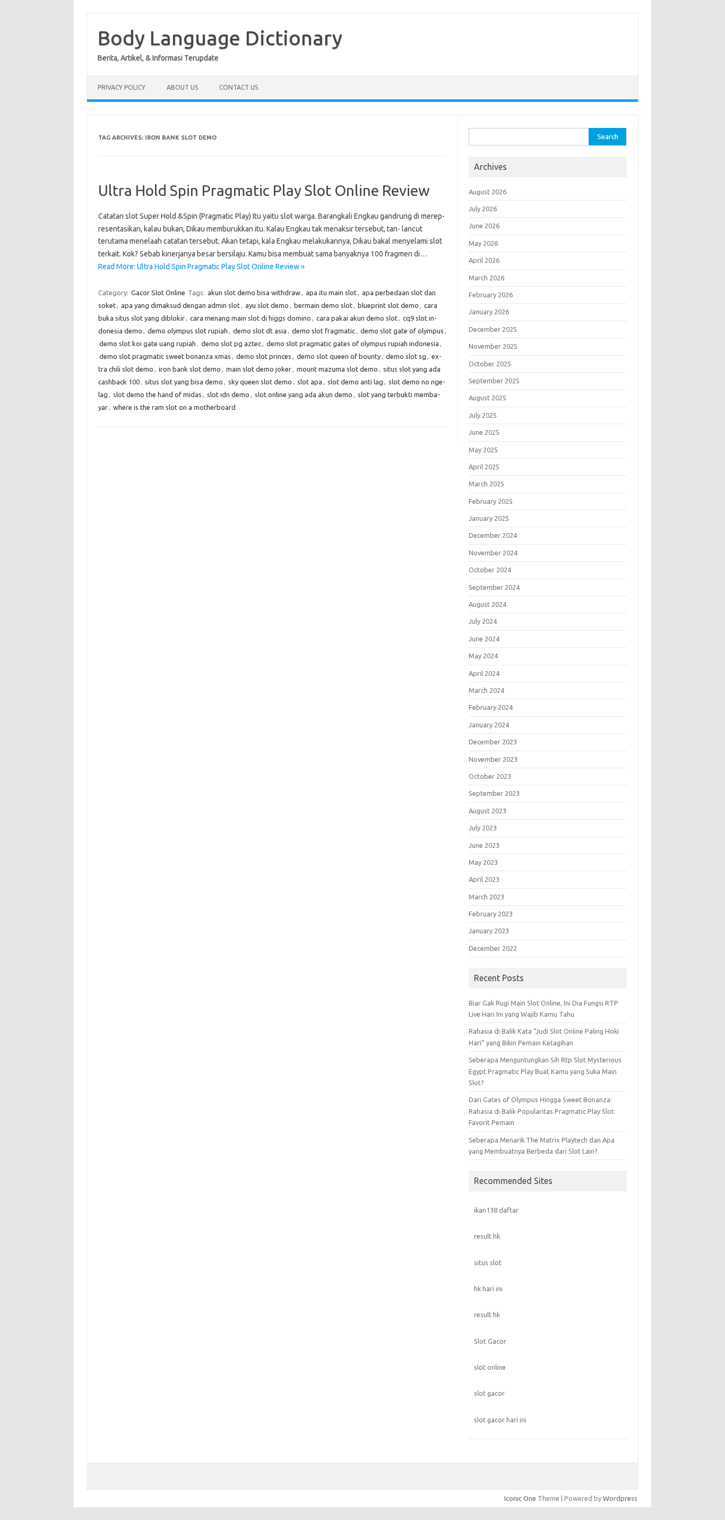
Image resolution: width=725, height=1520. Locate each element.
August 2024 (487, 604)
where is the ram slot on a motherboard (174, 407)
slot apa (309, 381)
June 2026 (484, 225)
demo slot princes (263, 356)
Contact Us (238, 87)
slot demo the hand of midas (157, 394)
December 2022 (493, 948)
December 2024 (493, 535)
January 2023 (489, 930)
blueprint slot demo (388, 305)
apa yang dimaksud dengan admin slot (180, 305)
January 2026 (489, 311)
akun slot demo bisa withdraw (254, 292)
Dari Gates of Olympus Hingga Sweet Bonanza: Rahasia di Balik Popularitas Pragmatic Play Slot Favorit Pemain (541, 1111)
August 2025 (487, 397)
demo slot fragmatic (323, 330)
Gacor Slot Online (158, 292)
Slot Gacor (490, 1341)
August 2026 (487, 191)
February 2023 (491, 913)
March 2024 (486, 690)
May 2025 (483, 449)
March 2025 (486, 483)
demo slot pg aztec (231, 343)
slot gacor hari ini (500, 1419)
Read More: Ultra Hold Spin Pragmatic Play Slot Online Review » (201, 266)
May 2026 (483, 243)
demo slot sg (406, 356)
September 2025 (494, 380)
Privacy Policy (121, 87)
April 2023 (484, 879)
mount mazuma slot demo (337, 369)
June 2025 (484, 432)
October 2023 (490, 776)
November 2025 (493, 346)
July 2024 (483, 621)
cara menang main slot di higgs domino (250, 318)
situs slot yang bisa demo (184, 381)
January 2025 (489, 518)
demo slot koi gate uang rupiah (147, 343)
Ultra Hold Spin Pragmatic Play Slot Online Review (264, 190)
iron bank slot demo (190, 369)
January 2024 (489, 724)
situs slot (488, 1262)
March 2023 (486, 896)
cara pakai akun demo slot (357, 318)
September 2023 (494, 793)
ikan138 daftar (496, 1210)
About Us (182, 87)
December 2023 (493, 741)
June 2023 (484, 845)
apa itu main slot (331, 292)
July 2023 (483, 827)
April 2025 (484, 466)
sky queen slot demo (260, 381)
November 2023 (493, 759)
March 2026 (486, 277)
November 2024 (493, 552)
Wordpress (620, 1498)
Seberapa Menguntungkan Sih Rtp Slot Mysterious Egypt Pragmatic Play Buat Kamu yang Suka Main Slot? (545, 1071)
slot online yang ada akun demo (303, 394)
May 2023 (483, 862)
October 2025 (490, 363)
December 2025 (493, 329)
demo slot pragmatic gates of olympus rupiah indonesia (352, 343)
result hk (487, 1236)
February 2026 (491, 294)
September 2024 (494, 587)
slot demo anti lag (355, 381)
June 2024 (484, 638)
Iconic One (520, 1498)
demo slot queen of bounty (339, 356)
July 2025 (483, 415)
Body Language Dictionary (220, 38)
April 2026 (484, 260)
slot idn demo (228, 394)
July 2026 (483, 208)
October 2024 (490, 569)
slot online (490, 1367)
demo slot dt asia (260, 330)
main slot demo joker (258, 369)
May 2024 (483, 655)
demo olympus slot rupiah (188, 330)
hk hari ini (488, 1288)
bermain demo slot (323, 305)
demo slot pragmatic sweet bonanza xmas (165, 356)
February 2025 (491, 501)
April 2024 (484, 673)
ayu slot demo (267, 305)
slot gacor (489, 1393)
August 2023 (487, 810)
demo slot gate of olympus (402, 330)
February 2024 (491, 707)
